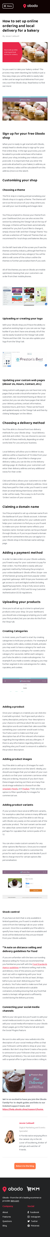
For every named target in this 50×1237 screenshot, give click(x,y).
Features (6, 1217)
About (5, 1212)
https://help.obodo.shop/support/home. (23, 1109)
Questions (7, 1221)
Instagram (35, 1217)
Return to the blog (25, 1166)
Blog (4, 1226)
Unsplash (6, 789)
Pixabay (25, 789)
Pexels (15, 789)
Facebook (34, 1212)
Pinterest (35, 1226)
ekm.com (15, 1201)
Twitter (34, 1221)
